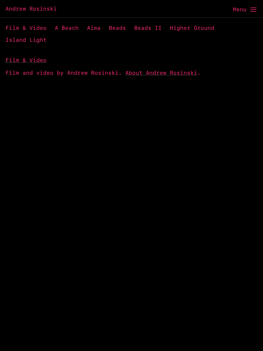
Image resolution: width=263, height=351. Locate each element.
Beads (117, 28)
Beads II (148, 28)
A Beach (67, 28)
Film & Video (26, 28)
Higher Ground (192, 28)
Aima (94, 28)
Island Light (26, 40)
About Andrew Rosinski (161, 73)
